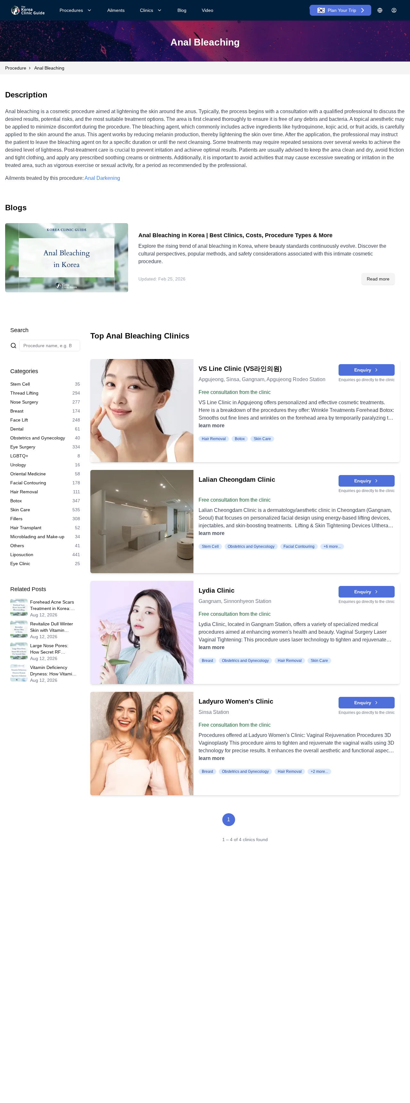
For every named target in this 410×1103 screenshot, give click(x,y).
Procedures (71, 10)
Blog (181, 10)
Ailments (116, 10)
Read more (378, 278)
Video (207, 10)
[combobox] (49, 345)
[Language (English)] (380, 10)
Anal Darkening (102, 178)
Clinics (146, 10)
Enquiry (362, 369)
